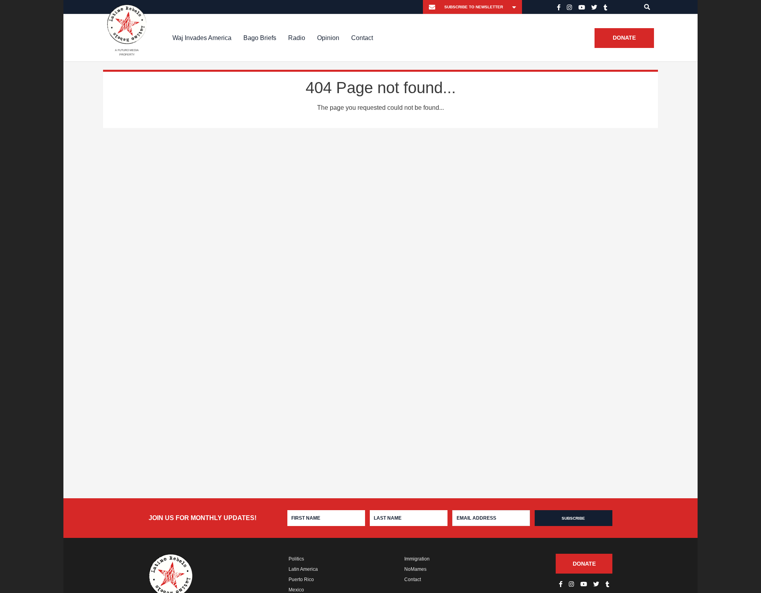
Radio (296, 37)
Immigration (417, 559)
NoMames (415, 569)
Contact (362, 37)
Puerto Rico (301, 579)
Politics (296, 559)
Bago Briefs (259, 37)
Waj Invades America (201, 37)
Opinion (328, 37)
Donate (624, 38)
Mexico (296, 590)
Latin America (303, 569)
